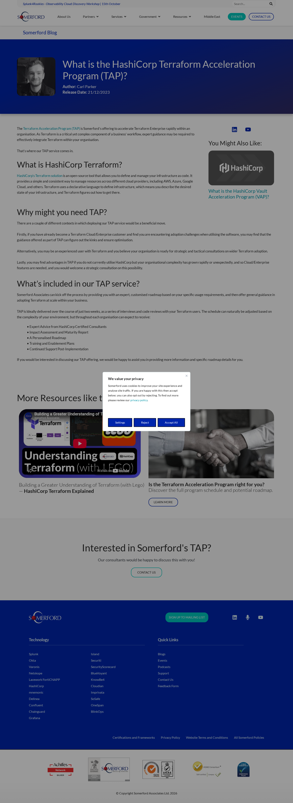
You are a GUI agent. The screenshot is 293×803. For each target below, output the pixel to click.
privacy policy (138, 400)
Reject (145, 422)
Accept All (171, 422)
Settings (120, 422)
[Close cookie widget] (187, 376)
